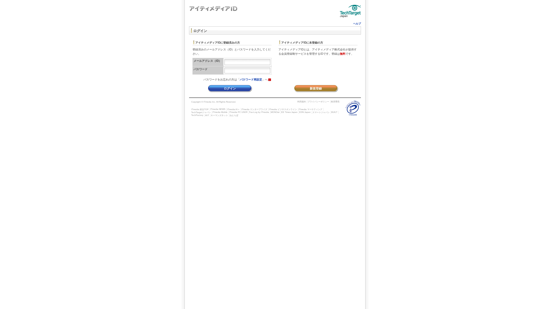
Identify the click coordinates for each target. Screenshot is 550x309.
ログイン (230, 88)
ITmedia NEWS (217, 109)
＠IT (207, 115)
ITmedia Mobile (220, 112)
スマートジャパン (321, 112)
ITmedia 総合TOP (200, 109)
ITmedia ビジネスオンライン (283, 109)
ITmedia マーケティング (310, 109)
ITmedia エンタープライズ (254, 109)
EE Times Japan (289, 112)
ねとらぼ (234, 115)
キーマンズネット (219, 115)
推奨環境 (335, 101)
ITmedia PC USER (238, 112)
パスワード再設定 (251, 79)
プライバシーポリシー (318, 101)
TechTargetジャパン (201, 112)
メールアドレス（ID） (208, 60)
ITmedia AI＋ (233, 109)
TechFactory (197, 115)
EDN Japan (305, 112)
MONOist (275, 112)
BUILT (334, 112)
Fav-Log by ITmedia (259, 112)
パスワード (201, 69)
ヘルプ (357, 23)
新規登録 (316, 88)
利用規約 (301, 101)
